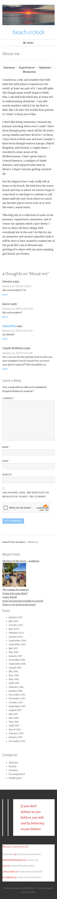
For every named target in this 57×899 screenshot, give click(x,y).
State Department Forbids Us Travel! (22, 601)
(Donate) (33, 542)
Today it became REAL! (14, 593)
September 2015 (17, 706)
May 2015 (14, 721)
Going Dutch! (9, 597)
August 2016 (15, 667)
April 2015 (14, 725)
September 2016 (17, 664)
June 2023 (14, 629)
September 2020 (17, 640)
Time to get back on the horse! (19, 604)
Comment (8, 398)
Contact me (33, 860)
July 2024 (13, 621)
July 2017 (13, 648)
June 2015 (14, 718)
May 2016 (14, 679)
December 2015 (17, 694)
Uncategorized (17, 774)
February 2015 (16, 733)
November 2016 (17, 660)
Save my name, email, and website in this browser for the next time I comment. (25, 495)
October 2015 (16, 702)
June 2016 (14, 675)
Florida (12, 766)
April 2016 (14, 683)
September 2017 (17, 644)
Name (6, 447)
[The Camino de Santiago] (14, 575)
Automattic (29, 892)
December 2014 (17, 741)
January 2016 (15, 691)
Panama (13, 770)
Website (7, 475)
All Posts (13, 762)
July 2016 (13, 671)
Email (6, 461)
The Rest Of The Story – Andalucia (20, 561)
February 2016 (16, 687)
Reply (5, 295)
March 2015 (15, 729)
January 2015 (15, 737)
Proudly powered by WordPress (19, 888)
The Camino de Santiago (15, 589)
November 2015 (17, 698)
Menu (30, 43)
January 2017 (15, 656)
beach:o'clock (28, 32)
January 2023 (16, 636)
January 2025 (15, 617)
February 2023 (16, 632)
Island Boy (9, 326)
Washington (15, 778)
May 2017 (14, 652)
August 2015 (15, 710)
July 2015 (13, 714)
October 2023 (16, 625)
